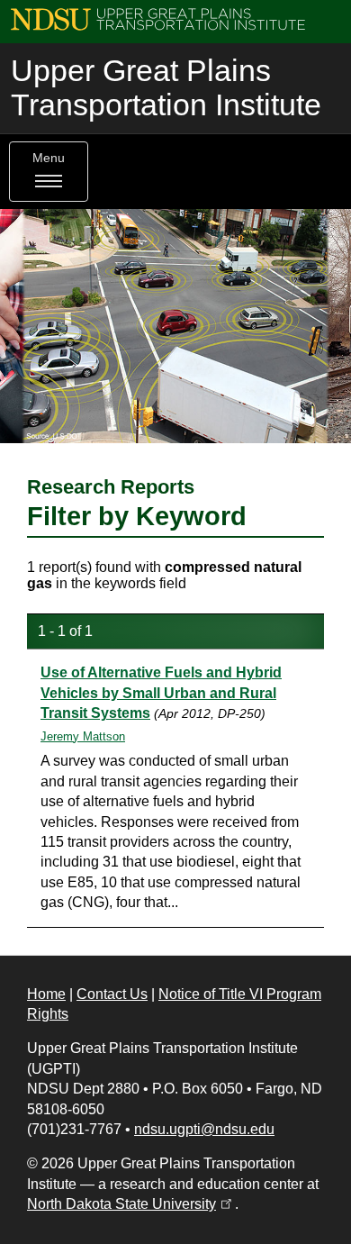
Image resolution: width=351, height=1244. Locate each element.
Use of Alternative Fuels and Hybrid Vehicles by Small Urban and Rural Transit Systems (161, 693)
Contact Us (112, 994)
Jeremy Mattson (82, 736)
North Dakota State (131, 1204)
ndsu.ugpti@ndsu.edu (204, 1129)
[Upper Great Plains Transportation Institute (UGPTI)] (158, 18)
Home (46, 994)
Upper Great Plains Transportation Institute (166, 88)
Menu (48, 158)
